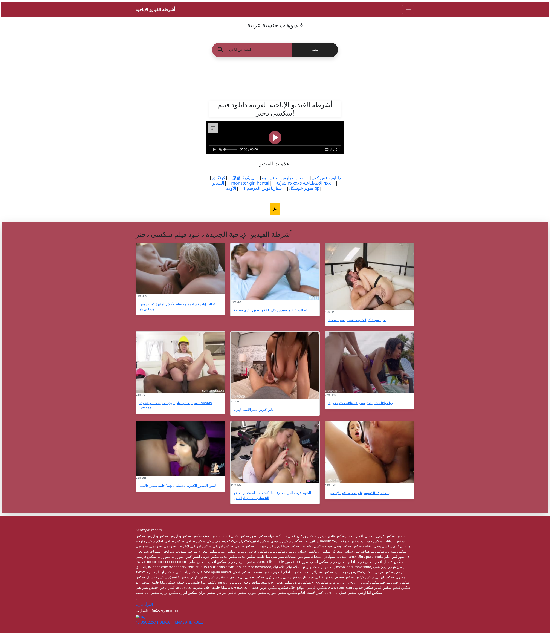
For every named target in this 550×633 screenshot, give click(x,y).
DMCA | (166, 622)
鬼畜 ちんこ (243, 178)
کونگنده (218, 178)
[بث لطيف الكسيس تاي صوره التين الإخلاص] (369, 452)
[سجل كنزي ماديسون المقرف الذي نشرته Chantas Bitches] (180, 362)
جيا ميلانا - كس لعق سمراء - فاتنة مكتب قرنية (360, 403)
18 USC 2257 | (147, 622)
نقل (275, 209)
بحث (315, 50)
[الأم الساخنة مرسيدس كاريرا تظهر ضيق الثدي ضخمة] (275, 271)
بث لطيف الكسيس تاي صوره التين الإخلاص (359, 493)
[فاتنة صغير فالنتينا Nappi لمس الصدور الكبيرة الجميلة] (180, 448)
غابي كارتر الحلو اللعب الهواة (254, 409)
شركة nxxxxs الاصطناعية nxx (303, 183)
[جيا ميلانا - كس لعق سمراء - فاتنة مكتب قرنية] (369, 362)
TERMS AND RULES (188, 622)
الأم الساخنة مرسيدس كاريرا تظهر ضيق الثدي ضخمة (271, 310)
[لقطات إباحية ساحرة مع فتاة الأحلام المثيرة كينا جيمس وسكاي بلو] (180, 268)
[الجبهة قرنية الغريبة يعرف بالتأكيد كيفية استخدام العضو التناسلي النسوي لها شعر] (275, 452)
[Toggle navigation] (408, 9)
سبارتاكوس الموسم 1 (262, 188)
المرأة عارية (144, 604)
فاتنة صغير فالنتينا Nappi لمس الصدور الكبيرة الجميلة (177, 485)
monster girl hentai (250, 183)
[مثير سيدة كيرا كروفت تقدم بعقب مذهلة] (369, 276)
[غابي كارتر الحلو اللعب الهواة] (275, 365)
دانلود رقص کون (326, 178)
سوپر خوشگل (301, 188)
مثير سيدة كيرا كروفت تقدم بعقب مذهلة (357, 320)
